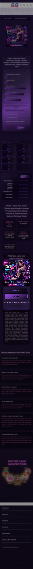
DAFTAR (16, 296)
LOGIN (16, 290)
